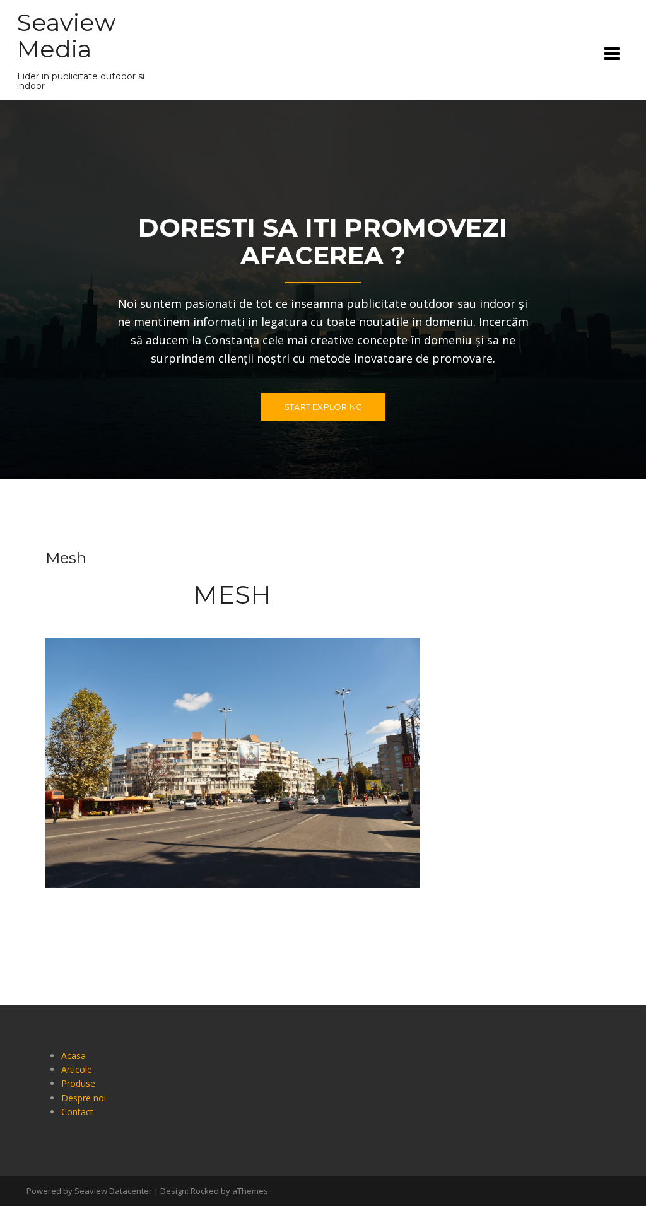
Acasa (73, 1056)
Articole (76, 1069)
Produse (78, 1083)
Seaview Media (66, 36)
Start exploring (323, 407)
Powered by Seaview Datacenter (89, 1191)
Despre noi (83, 1098)
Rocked (205, 1191)
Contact (77, 1112)
